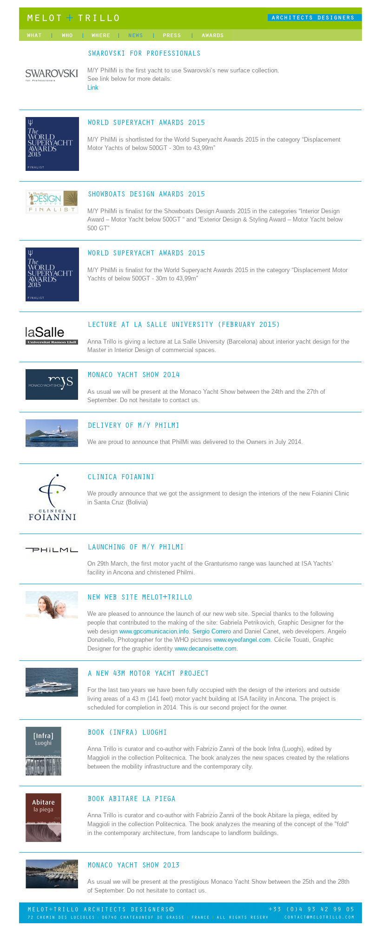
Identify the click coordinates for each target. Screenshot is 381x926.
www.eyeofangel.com (242, 640)
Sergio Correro (211, 631)
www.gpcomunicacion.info (154, 631)
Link (93, 88)
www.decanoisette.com (205, 649)
